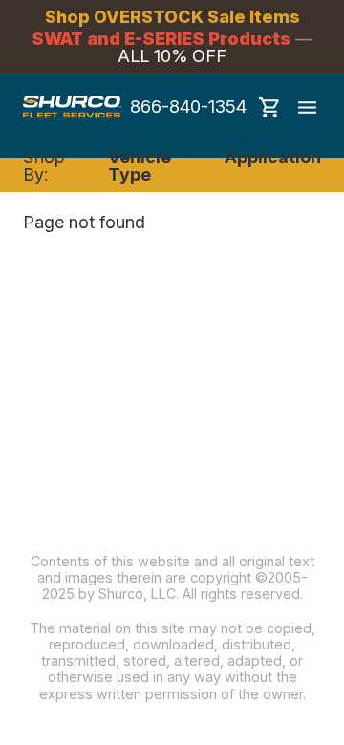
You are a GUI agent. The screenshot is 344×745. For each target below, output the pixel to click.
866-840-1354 (188, 107)
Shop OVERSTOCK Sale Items (172, 17)
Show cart (269, 107)
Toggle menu (306, 107)
